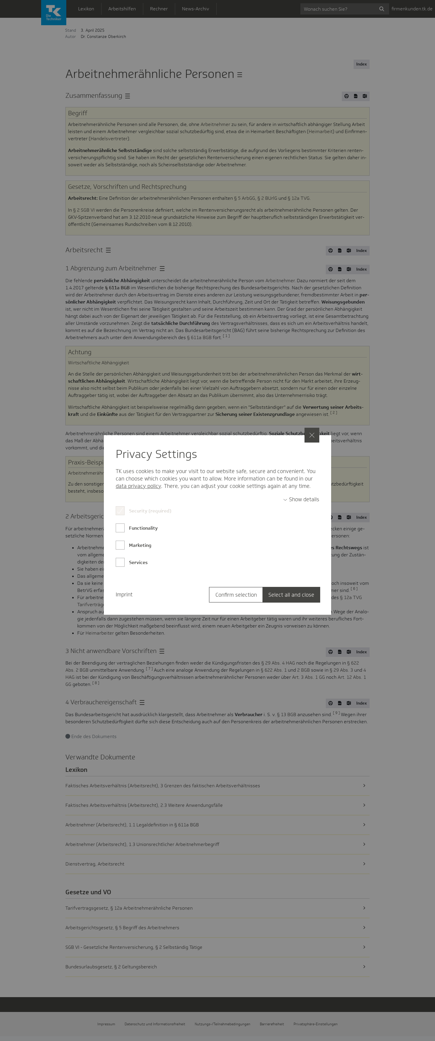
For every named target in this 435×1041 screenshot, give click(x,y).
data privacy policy (138, 486)
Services (138, 562)
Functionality (143, 528)
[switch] (301, 499)
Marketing (140, 545)
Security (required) (150, 511)
